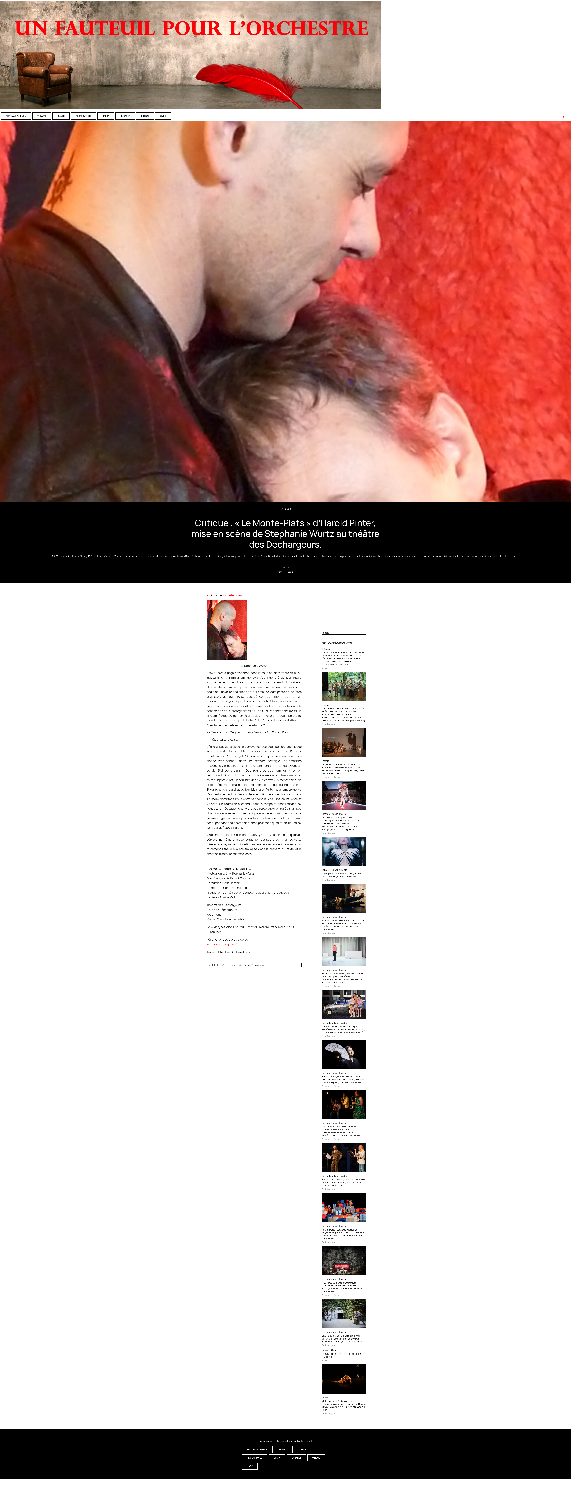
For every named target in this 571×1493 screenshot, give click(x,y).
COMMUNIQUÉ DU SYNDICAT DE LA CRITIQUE (341, 1355)
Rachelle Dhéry (233, 595)
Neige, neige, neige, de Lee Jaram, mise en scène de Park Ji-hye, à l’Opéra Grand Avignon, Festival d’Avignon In (343, 1079)
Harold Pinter (214, 965)
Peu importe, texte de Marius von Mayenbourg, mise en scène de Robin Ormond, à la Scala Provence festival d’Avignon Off (343, 1234)
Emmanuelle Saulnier (331, 777)
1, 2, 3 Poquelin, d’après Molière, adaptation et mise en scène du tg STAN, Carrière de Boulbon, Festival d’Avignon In (342, 1287)
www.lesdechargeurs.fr (222, 944)
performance (83, 115)
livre (163, 115)
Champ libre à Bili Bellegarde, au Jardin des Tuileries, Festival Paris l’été (343, 875)
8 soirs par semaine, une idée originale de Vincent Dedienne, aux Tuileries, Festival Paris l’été (343, 1182)
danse (61, 115)
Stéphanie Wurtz (260, 965)
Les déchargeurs (243, 965)
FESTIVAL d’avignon (16, 115)
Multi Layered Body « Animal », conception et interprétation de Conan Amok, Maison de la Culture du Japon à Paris (343, 1405)
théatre (41, 115)
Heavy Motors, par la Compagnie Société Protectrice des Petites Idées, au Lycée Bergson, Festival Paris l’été (343, 1029)
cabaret (125, 115)
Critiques (285, 508)
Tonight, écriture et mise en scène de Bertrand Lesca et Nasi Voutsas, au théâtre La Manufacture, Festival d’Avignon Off (343, 925)
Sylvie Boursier (328, 833)
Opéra (105, 115)
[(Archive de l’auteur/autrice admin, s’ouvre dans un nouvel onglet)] (343, 627)
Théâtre (325, 704)
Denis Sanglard (328, 724)
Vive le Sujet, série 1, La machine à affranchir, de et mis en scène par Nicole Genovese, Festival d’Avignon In (343, 1338)
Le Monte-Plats (228, 965)
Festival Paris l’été (338, 869)
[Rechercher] (564, 116)
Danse (325, 1350)
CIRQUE (145, 115)
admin (285, 567)
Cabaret (325, 869)
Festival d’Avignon (330, 813)
